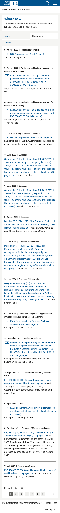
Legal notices (50, 503)
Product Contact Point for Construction (21, 503)
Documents (37, 36)
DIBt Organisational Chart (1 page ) (27, 54)
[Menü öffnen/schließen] (55, 3)
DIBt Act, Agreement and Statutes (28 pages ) (32, 137)
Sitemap (48, 509)
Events (7, 42)
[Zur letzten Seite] (54, 494)
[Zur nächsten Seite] (48, 494)
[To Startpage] (10, 3)
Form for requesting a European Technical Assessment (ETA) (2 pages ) (30, 323)
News (14, 9)
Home (5, 9)
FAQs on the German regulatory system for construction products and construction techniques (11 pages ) (33, 411)
